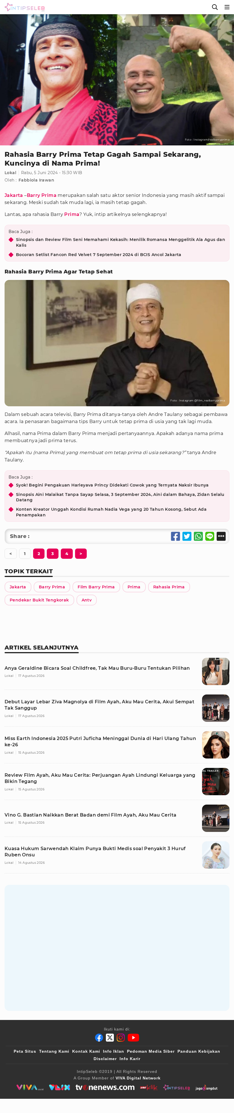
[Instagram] (121, 1038)
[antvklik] (149, 1087)
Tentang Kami (54, 1051)
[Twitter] (110, 1038)
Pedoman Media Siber (151, 1051)
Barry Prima (42, 195)
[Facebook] (99, 1038)
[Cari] (215, 7)
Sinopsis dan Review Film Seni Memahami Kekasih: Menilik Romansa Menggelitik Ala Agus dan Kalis (120, 242)
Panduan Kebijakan (198, 1051)
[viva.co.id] (30, 1087)
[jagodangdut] (206, 1087)
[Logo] (23, 7)
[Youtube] (133, 1038)
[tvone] (105, 1087)
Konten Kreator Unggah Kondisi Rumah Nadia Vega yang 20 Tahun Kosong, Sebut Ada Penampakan (111, 512)
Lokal (10, 172)
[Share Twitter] (186, 536)
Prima (71, 214)
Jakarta (14, 195)
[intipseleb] (176, 1087)
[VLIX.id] (59, 1087)
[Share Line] (209, 536)
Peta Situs (25, 1051)
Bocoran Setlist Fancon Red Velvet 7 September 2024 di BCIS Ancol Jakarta (98, 254)
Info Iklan (113, 1051)
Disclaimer (105, 1058)
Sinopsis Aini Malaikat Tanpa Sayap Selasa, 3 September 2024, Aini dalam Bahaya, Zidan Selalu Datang (120, 497)
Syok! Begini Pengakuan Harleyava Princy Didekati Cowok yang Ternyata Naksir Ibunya (112, 485)
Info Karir (130, 1058)
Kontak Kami (86, 1051)
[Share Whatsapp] (198, 536)
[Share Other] (221, 536)
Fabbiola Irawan (36, 180)
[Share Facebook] (175, 536)
